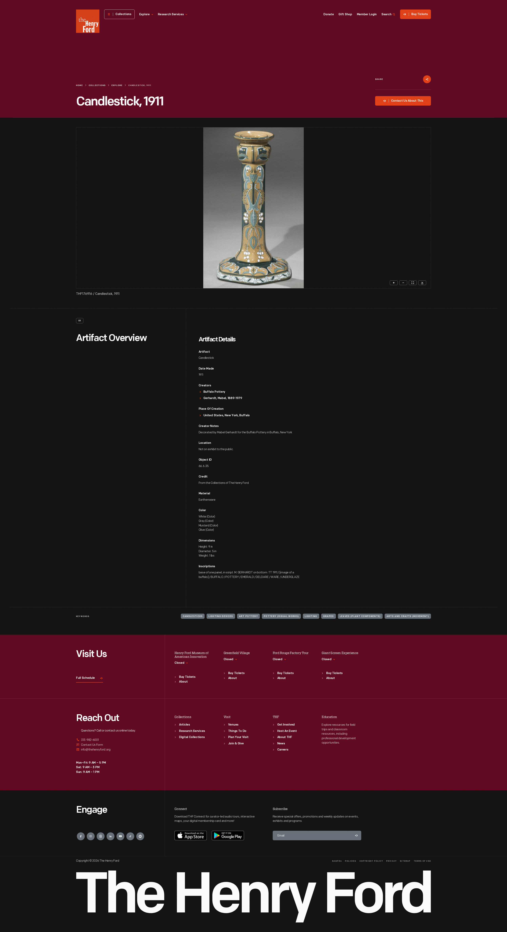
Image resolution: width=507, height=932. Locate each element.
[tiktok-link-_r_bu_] (130, 836)
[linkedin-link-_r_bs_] (110, 836)
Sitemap (405, 861)
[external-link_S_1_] (115, 740)
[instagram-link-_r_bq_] (91, 836)
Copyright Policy (371, 861)
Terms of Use (422, 861)
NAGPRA (337, 861)
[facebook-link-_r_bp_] (81, 836)
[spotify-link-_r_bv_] (140, 836)
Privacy (391, 861)
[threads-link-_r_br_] (101, 836)
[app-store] (190, 835)
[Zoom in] (394, 282)
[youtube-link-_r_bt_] (120, 836)
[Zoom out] (403, 282)
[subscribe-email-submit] (356, 835)
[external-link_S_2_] (115, 744)
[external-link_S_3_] (115, 749)
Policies (350, 861)
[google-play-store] (228, 835)
